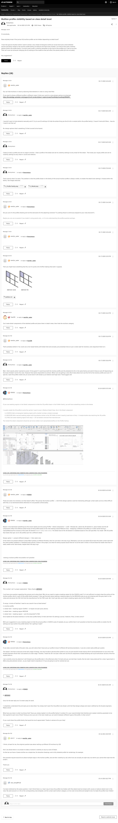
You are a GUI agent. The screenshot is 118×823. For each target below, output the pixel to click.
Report (19, 61)
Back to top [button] (8, 817)
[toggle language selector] (106, 2)
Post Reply (108, 804)
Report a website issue (108, 817)
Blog (19, 10)
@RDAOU (39, 589)
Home (2, 14)
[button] (116, 24)
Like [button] (14, 60)
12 (8, 388)
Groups (29, 10)
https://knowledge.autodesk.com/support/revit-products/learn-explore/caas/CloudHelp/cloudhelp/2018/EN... (37, 97)
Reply (6, 61)
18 (8, 733)
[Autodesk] (6, 2)
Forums (13, 10)
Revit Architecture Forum (48, 14)
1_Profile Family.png (11, 186)
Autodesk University (44, 10)
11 (8, 360)
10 (8, 336)
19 (8, 778)
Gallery (35, 10)
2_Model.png (34, 186)
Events (24, 10)
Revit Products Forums (35, 14)
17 (8, 684)
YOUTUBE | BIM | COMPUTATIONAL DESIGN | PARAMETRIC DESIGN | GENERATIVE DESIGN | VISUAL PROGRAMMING (25, 473)
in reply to (24, 115)
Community (4, 10)
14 (8, 516)
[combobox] (30, 2)
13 (8, 490)
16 (8, 637)
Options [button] (113, 19)
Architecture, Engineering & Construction (16, 14)
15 (8, 578)
